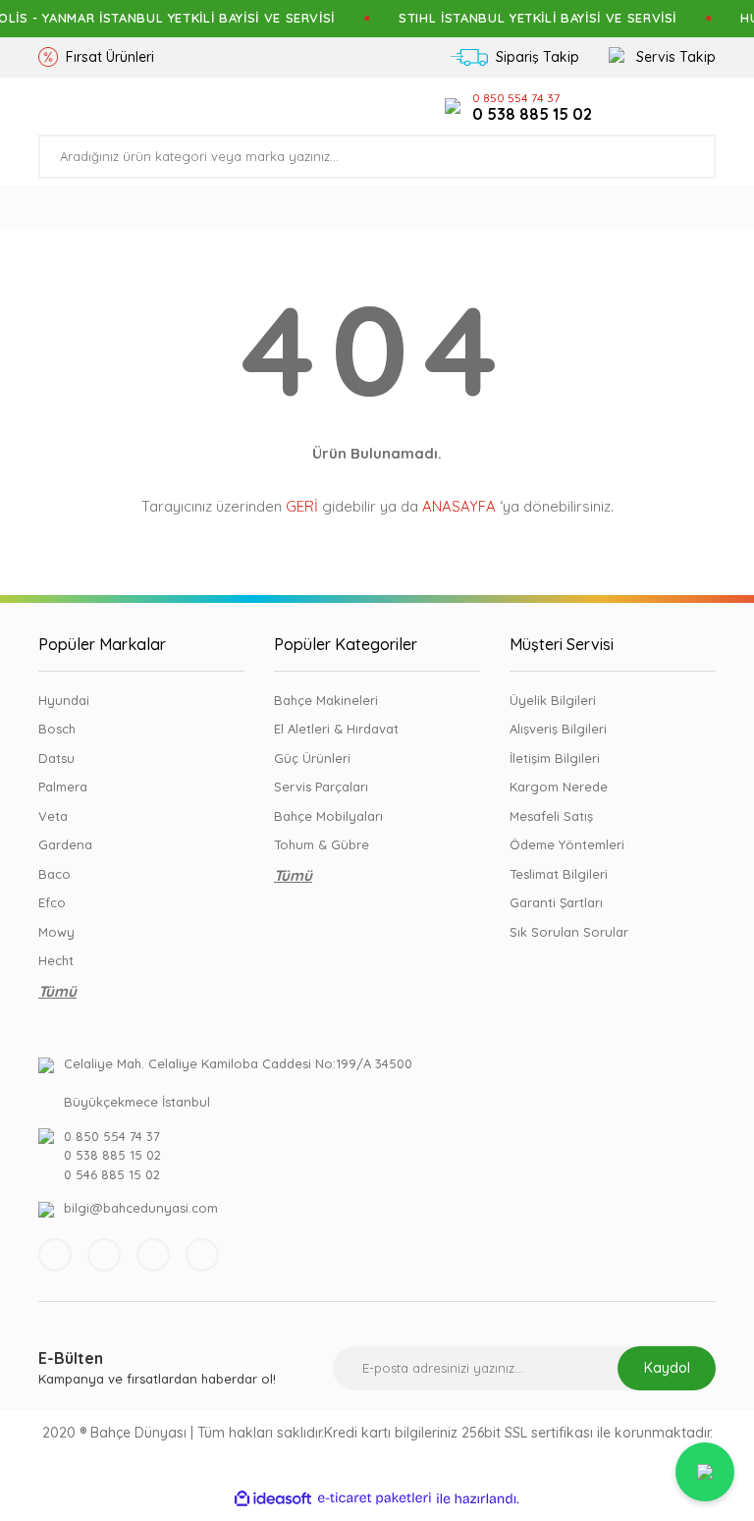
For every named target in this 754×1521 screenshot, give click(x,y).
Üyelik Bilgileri (553, 700)
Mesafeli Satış (551, 816)
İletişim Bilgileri (555, 758)
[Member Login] (642, 106)
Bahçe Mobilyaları (328, 816)
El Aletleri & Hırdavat (336, 728)
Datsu (56, 758)
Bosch (57, 728)
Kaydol (667, 1368)
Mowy (56, 932)
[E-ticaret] (374, 1498)
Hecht (56, 960)
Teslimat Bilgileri (559, 874)
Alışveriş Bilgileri (558, 728)
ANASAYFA (459, 506)
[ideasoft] (273, 1498)
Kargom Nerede (559, 786)
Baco (54, 874)
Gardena (65, 844)
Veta (53, 816)
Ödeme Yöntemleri (567, 844)
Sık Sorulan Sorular (569, 932)
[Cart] (705, 106)
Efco (52, 902)
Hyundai (63, 700)
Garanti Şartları (556, 902)
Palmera (62, 786)
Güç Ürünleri (312, 758)
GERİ (302, 506)
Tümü (57, 991)
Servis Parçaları (321, 786)
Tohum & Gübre (321, 844)
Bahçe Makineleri (326, 700)
